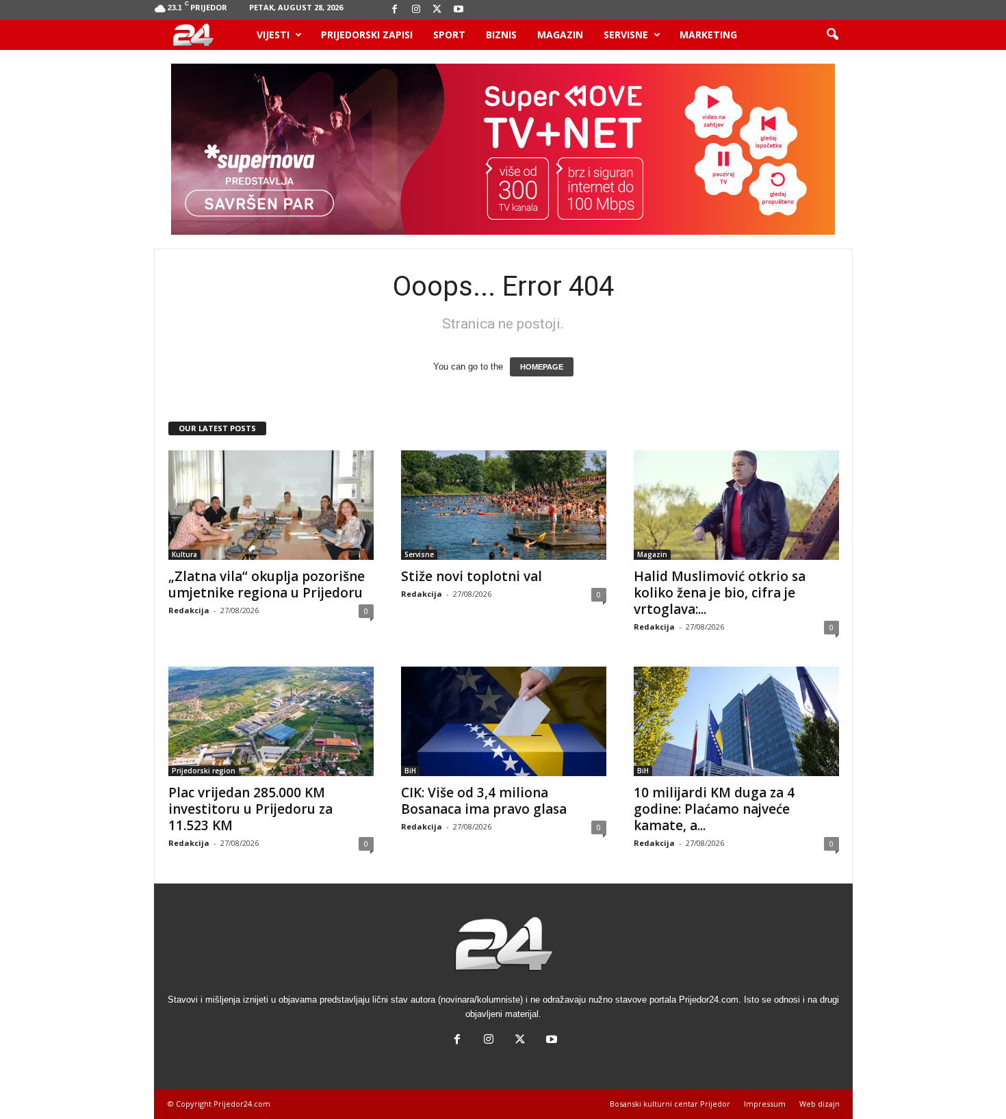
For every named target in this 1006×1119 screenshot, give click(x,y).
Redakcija (188, 610)
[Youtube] (458, 10)
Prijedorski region (203, 770)
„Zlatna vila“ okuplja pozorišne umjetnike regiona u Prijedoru (266, 584)
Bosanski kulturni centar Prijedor (670, 1103)
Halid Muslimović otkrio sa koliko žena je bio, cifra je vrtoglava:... (719, 592)
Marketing (708, 34)
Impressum (765, 1103)
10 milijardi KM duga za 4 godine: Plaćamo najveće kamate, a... (714, 809)
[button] (832, 35)
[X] (437, 10)
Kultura (184, 554)
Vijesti (273, 34)
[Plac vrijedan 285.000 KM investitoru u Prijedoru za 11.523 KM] (271, 721)
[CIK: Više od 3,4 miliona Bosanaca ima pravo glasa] (503, 721)
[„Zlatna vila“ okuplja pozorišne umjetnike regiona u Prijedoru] (271, 505)
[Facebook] (395, 10)
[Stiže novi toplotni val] (503, 505)
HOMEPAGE (541, 367)
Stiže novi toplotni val (471, 576)
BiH (410, 770)
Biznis (501, 34)
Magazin (560, 34)
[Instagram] (416, 10)
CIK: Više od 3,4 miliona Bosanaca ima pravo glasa (484, 801)
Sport (449, 34)
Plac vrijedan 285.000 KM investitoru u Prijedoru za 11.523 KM (250, 809)
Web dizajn (819, 1103)
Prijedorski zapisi (367, 34)
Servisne (626, 34)
